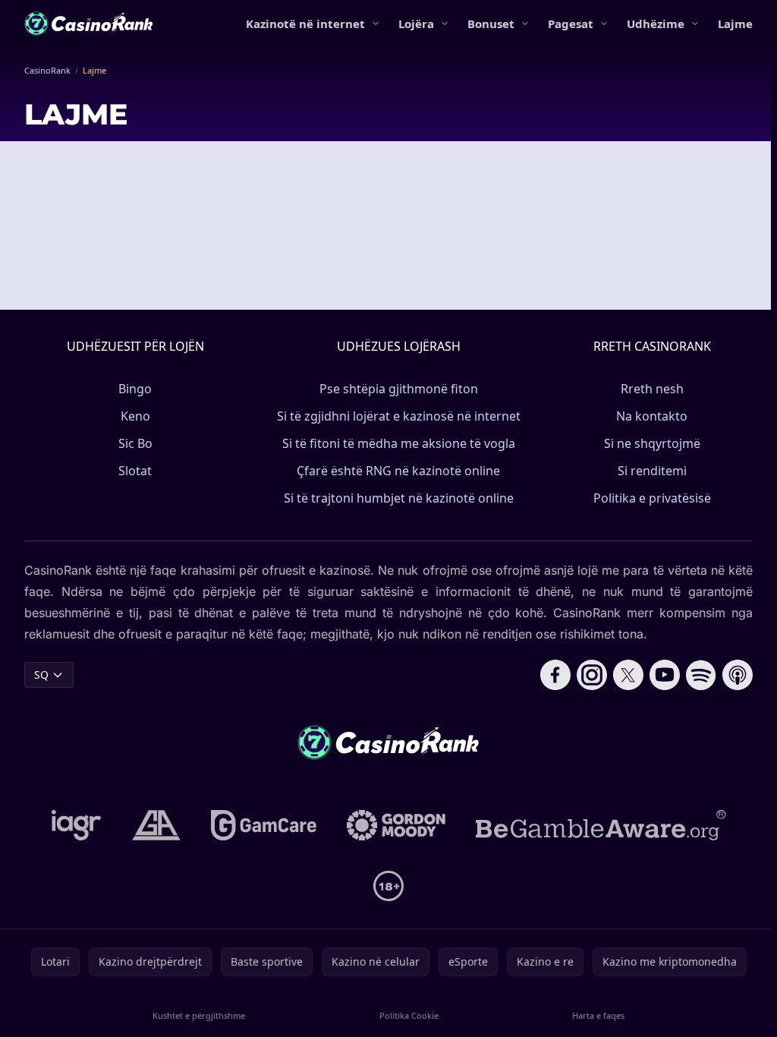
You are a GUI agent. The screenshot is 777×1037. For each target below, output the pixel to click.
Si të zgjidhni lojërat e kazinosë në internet (399, 416)
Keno (135, 416)
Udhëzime (655, 23)
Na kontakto (651, 416)
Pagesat (570, 23)
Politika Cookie (409, 1015)
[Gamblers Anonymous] (156, 825)
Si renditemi (652, 470)
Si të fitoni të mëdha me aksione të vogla (398, 443)
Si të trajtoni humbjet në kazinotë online (399, 498)
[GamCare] (263, 825)
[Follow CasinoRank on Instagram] (592, 675)
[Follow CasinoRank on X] (628, 675)
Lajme (735, 23)
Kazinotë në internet (305, 23)
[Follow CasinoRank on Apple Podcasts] (737, 675)
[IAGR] (77, 825)
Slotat (135, 470)
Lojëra (416, 23)
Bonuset (490, 23)
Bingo (135, 388)
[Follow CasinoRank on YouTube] (665, 675)
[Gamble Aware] (601, 825)
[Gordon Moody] (396, 825)
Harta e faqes (598, 1015)
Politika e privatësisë (652, 498)
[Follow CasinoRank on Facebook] (555, 675)
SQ (41, 674)
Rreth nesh (652, 388)
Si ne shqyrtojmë (652, 443)
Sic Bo (135, 443)
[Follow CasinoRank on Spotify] (701, 675)
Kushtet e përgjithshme (199, 1015)
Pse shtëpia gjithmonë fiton (398, 388)
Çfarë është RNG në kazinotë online (398, 470)
